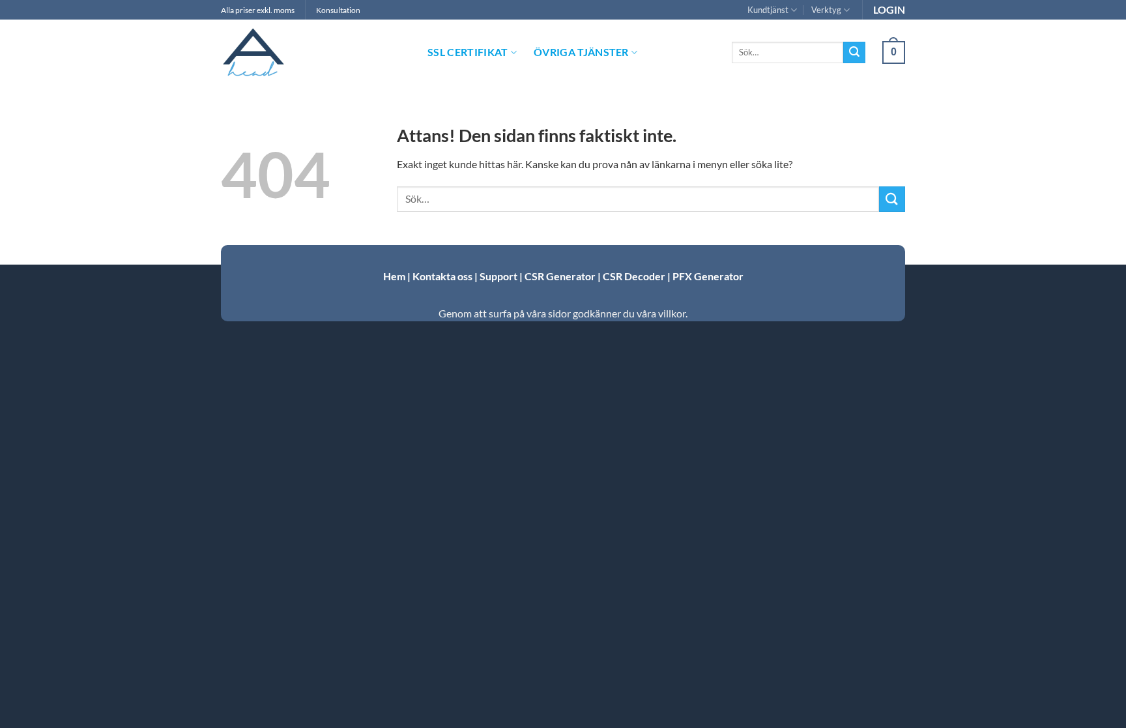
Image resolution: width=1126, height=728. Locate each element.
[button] (893, 52)
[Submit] (854, 53)
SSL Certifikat (467, 52)
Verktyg (826, 10)
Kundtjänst (767, 10)
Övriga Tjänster (581, 52)
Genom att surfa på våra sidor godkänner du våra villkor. (563, 313)
